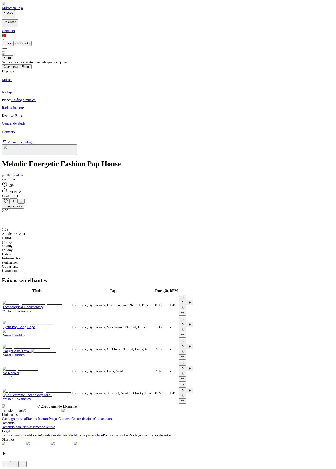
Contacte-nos (103, 419)
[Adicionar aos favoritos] (6, 201)
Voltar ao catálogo (20, 142)
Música (7, 8)
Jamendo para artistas (17, 427)
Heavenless (15, 175)
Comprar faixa (13, 206)
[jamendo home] (10, 4)
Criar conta (22, 43)
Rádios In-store (38, 419)
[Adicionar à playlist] (13, 201)
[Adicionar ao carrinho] (182, 313)
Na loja (17, 8)
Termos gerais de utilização (21, 435)
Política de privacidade (86, 435)
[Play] (39, 149)
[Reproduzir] (182, 297)
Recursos (10, 22)
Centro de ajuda (82, 419)
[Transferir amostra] (21, 201)
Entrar (8, 43)
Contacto (8, 31)
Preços (8, 12)
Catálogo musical (14, 419)
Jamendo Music (43, 427)
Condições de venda (55, 435)
